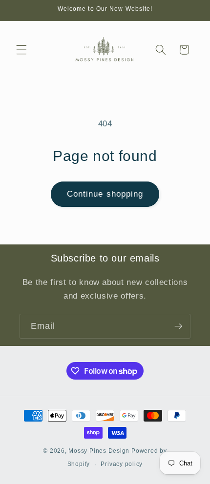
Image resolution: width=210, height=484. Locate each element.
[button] (21, 49)
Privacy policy (122, 464)
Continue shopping (105, 193)
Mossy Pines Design (98, 450)
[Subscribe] (178, 326)
